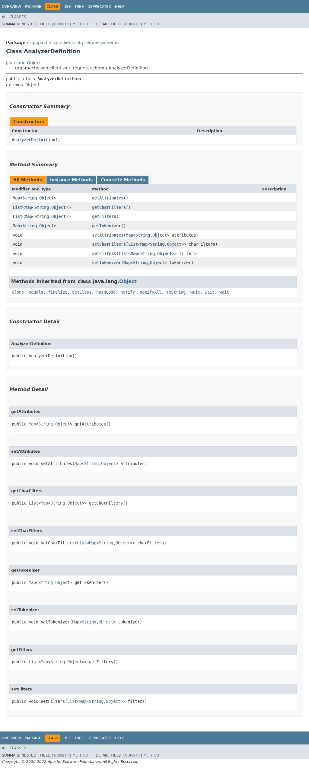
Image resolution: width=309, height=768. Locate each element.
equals (36, 292)
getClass (81, 292)
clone (18, 292)
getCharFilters (109, 207)
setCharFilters (109, 244)
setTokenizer (106, 262)
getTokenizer (106, 225)
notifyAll (150, 292)
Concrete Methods (123, 179)
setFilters (104, 253)
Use (67, 7)
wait (195, 292)
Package (33, 7)
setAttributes (107, 235)
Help (119, 7)
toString (176, 292)
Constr (61, 24)
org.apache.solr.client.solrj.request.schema (73, 42)
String (29, 198)
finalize (57, 292)
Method (80, 24)
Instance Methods (71, 179)
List (17, 207)
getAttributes (107, 198)
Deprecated (99, 7)
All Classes (14, 17)
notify (127, 292)
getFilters (104, 216)
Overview (11, 7)
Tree (79, 7)
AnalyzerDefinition (33, 139)
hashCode (106, 292)
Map (16, 198)
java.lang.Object (23, 62)
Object (32, 84)
